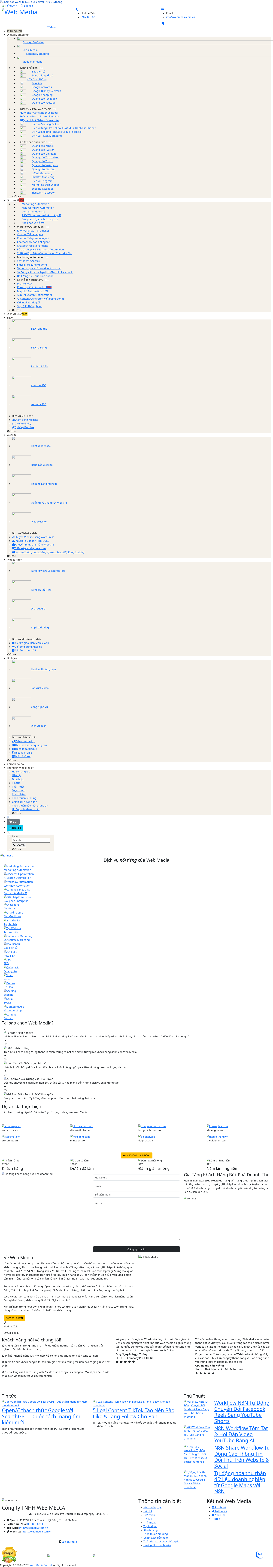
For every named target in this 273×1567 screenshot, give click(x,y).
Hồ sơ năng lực (152, 1507)
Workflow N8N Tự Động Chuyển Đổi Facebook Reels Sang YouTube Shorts (242, 1411)
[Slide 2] (190, 1373)
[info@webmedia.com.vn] (162, 9)
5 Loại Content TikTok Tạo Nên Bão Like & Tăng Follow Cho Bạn (133, 1413)
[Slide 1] (184, 1373)
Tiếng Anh (10, 5)
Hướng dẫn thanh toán (157, 1545)
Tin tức (147, 1519)
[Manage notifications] (6, 1560)
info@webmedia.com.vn (180, 17)
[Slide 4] (202, 1373)
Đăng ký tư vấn (136, 1249)
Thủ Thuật (149, 1522)
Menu (53, 27)
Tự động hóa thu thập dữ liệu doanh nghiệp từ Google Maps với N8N (240, 1482)
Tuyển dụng (150, 1526)
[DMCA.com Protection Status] (9, 1555)
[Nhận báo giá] (136, 855)
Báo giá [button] (16, 828)
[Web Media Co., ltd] (94, 1555)
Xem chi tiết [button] (13, 1318)
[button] (162, 23)
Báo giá (28, 5)
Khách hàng (150, 1530)
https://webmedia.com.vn (36, 1531)
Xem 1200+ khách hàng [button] (136, 1155)
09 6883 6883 (88, 17)
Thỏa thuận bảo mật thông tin (161, 1541)
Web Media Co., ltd (41, 1565)
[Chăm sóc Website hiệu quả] (136, 2)
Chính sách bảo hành (156, 1537)
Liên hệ (147, 1511)
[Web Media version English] (8, 817)
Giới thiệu (149, 1515)
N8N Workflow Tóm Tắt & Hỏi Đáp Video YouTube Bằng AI (241, 1434)
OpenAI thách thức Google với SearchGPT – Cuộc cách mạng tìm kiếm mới (41, 1416)
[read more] (11, 1126)
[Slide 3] (196, 1373)
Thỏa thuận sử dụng (155, 1534)
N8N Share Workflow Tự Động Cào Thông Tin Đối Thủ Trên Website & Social (242, 1456)
